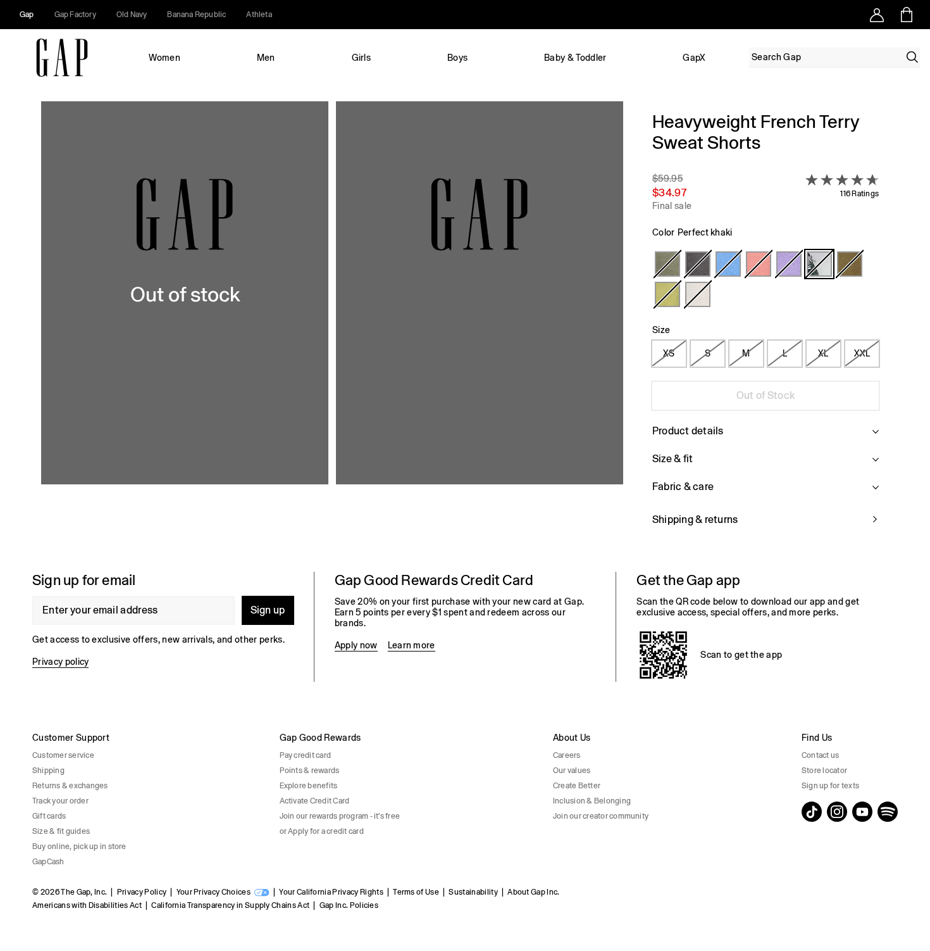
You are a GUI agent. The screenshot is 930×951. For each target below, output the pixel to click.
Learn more (411, 645)
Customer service (63, 755)
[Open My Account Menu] (876, 14)
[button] (332, 326)
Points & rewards (310, 770)
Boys (457, 58)
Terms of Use (416, 892)
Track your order (60, 801)
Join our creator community (600, 816)
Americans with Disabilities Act (87, 905)
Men (266, 58)
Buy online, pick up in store (79, 846)
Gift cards (49, 816)
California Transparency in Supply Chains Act (230, 905)
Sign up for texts (830, 785)
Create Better (576, 785)
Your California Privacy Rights (331, 892)
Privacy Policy (141, 892)
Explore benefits (309, 785)
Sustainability (473, 892)
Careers (567, 755)
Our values (571, 770)
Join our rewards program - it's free (340, 816)
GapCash (48, 861)
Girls (361, 58)
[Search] (912, 57)
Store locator (824, 770)
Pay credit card (306, 755)
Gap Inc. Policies (348, 905)
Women (164, 58)
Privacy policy (60, 662)
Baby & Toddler (575, 58)
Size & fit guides (61, 831)
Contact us (820, 755)
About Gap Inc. (533, 892)
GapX (694, 58)
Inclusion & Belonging (592, 801)
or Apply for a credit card (322, 831)
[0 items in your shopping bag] (906, 14)
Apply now (356, 645)
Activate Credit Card (315, 801)
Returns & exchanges (70, 785)
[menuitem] (164, 57)
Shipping (48, 770)
